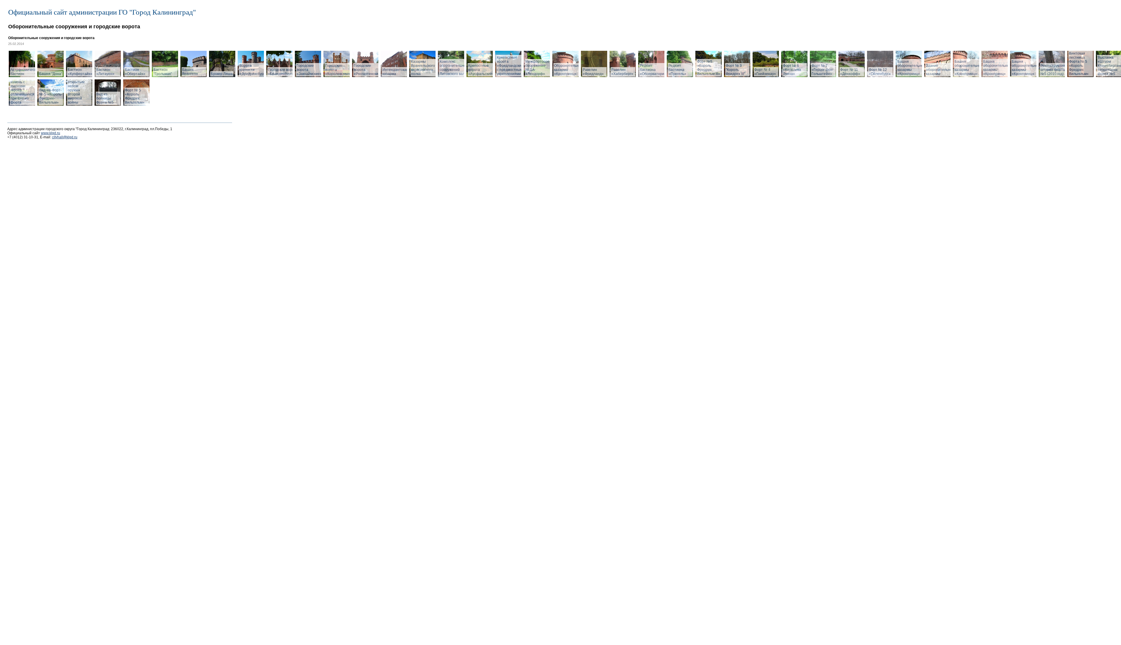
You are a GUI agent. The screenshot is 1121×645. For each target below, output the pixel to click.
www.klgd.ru (50, 133)
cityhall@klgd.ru (64, 137)
